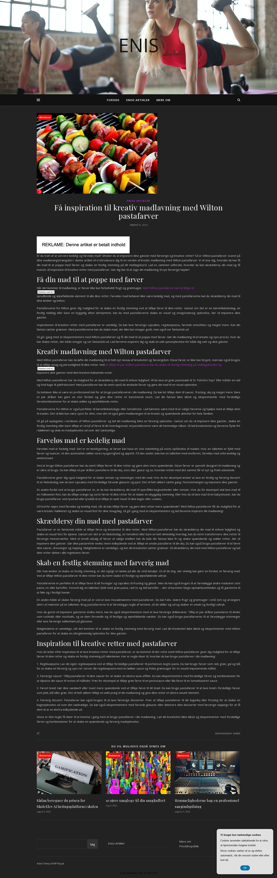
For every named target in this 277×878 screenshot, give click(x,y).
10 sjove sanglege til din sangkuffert (135, 800)
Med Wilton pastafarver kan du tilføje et (168, 288)
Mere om (163, 100)
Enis (138, 44)
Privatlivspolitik (189, 846)
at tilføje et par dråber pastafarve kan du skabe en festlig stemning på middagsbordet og (163, 365)
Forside (113, 100)
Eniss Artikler (138, 100)
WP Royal (58, 863)
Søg (92, 844)
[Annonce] (69, 793)
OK (245, 867)
